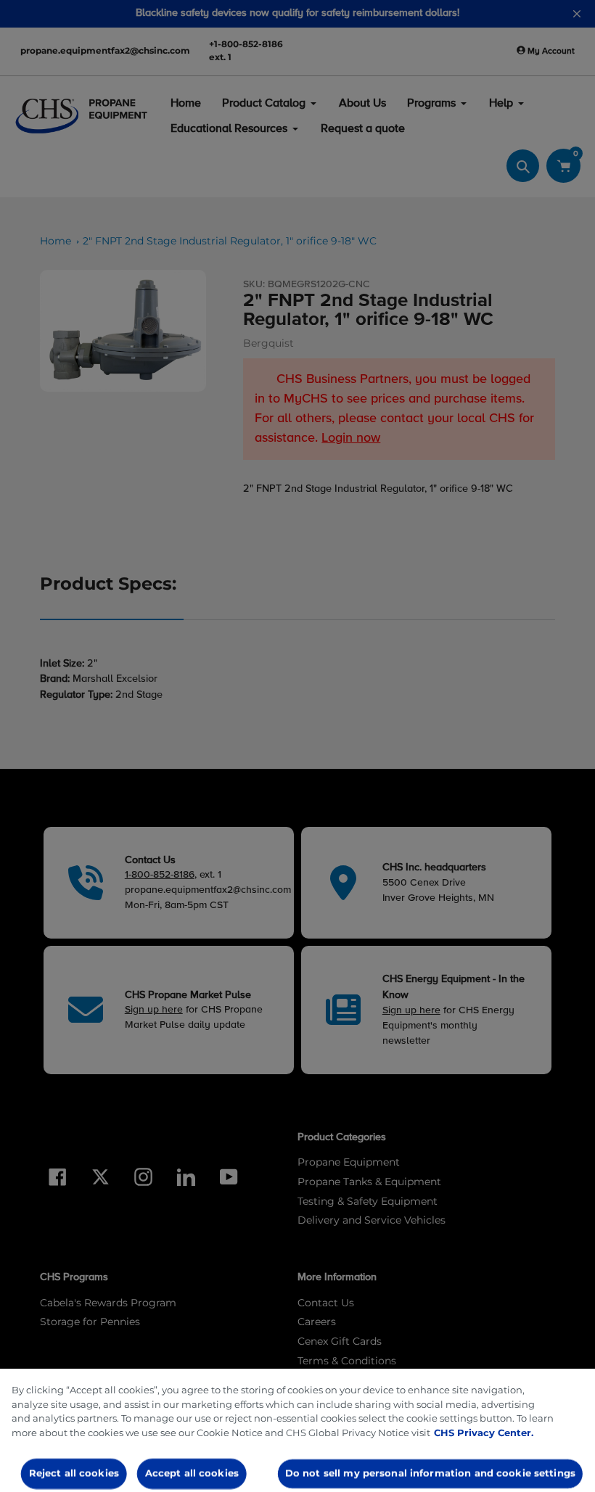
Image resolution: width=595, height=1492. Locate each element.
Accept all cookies (191, 1473)
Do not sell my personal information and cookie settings (430, 1473)
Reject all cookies (74, 1473)
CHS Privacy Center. (483, 1432)
